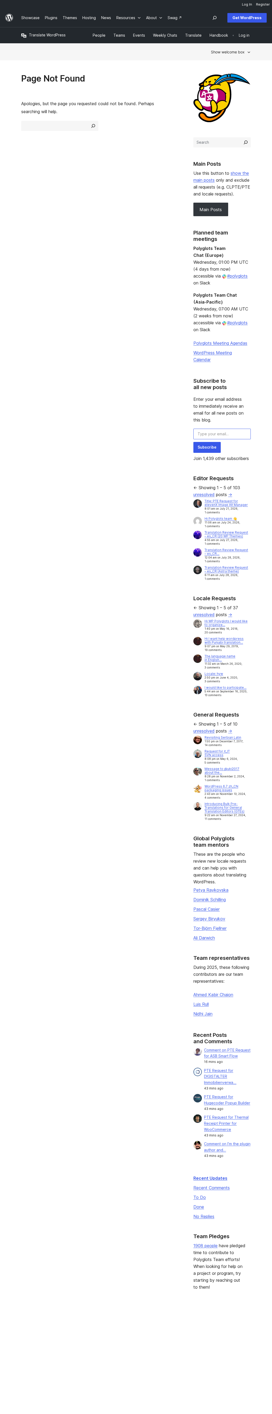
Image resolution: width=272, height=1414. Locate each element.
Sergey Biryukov (209, 918)
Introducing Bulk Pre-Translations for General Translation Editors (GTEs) (224, 807)
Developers (125, 1342)
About (26, 1325)
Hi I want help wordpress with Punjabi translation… (224, 640)
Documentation (128, 1334)
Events (168, 1334)
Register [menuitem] (263, 4)
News (26, 1334)
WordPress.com (225, 1325)
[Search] (246, 142)
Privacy (27, 1350)
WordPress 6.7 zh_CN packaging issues (221, 788)
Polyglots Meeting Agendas (220, 343)
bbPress (218, 1342)
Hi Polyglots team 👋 (221, 519)
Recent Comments (211, 1187)
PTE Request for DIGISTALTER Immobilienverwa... (220, 1076)
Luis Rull (201, 1004)
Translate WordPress (47, 35)
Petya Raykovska (210, 890)
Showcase (77, 1325)
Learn (120, 1325)
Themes (75, 1334)
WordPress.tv (129, 1350)
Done (198, 1206)
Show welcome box (228, 52)
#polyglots (237, 276)
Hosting (28, 1342)
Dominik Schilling (209, 899)
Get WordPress (247, 17)
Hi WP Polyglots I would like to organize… (226, 623)
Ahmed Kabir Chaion (213, 994)
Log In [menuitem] (247, 4)
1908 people (205, 1245)
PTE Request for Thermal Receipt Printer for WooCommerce (226, 1123)
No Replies (203, 1216)
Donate (171, 1342)
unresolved (204, 494)
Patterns (75, 1350)
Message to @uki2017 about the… (222, 770)
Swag (169, 1350)
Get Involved (173, 1325)
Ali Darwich (204, 937)
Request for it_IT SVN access (217, 753)
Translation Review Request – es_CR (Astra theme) (226, 569)
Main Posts (210, 209)
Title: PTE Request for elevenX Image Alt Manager (226, 503)
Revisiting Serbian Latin (223, 737)
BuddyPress (222, 1350)
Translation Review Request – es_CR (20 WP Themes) (226, 534)
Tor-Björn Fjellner (210, 928)
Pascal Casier (206, 909)
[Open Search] (214, 17)
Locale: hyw (214, 674)
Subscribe (207, 447)
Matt (215, 1334)
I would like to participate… (225, 687)
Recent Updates (210, 1178)
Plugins (74, 1342)
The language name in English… (220, 658)
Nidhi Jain (202, 1013)
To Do (199, 1197)
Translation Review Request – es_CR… (226, 552)
